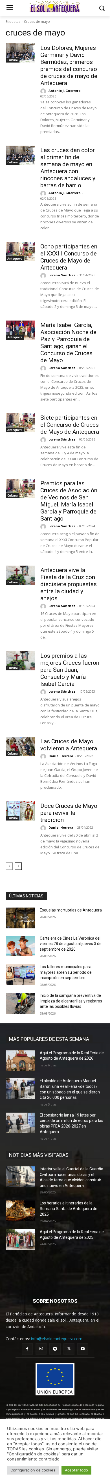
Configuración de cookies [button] (32, 1470)
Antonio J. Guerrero (64, 90)
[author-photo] (44, 91)
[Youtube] (82, 1348)
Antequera (15, 259)
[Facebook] (27, 1348)
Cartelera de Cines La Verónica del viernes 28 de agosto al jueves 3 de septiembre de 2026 (71, 943)
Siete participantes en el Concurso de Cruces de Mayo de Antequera (69, 424)
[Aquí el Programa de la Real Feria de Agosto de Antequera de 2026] (20, 1060)
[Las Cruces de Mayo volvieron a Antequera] (20, 746)
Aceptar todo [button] (76, 1470)
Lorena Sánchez (62, 275)
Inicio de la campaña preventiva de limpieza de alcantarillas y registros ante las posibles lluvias (71, 1001)
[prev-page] (9, 866)
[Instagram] (41, 1348)
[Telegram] (54, 1348)
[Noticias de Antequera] (55, 7)
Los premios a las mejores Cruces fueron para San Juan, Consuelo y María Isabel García (69, 669)
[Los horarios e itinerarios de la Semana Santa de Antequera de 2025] (20, 1210)
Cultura (12, 60)
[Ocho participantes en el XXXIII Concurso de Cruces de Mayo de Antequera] (20, 251)
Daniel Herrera (61, 756)
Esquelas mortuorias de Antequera (71, 910)
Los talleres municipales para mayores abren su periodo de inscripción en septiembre (66, 972)
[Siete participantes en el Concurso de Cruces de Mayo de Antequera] (20, 422)
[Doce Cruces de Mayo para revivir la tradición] (20, 811)
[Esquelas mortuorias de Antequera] (20, 918)
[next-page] (18, 866)
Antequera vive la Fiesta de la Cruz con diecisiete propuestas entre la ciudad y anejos (68, 584)
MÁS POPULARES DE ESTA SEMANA (49, 1039)
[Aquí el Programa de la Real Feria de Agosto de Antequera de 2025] (20, 1239)
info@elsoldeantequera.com (56, 1338)
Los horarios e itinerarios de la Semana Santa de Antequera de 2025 (68, 1208)
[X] (68, 1348)
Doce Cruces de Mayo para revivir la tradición (68, 812)
